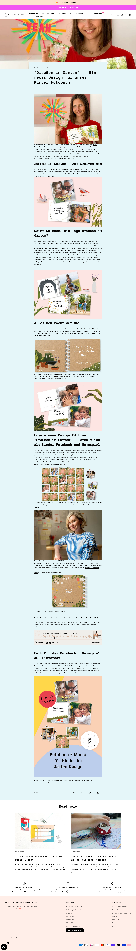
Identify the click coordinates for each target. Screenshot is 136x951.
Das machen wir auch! (58, 668)
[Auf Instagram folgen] (11, 938)
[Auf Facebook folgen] (6, 938)
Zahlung (69, 913)
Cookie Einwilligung (73, 926)
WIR (47, 67)
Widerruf (115, 916)
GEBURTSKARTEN (48, 13)
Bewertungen (71, 920)
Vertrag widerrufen (75, 930)
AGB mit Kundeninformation (121, 913)
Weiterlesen (19, 873)
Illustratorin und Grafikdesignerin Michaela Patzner (75, 505)
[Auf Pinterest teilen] (90, 792)
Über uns (115, 923)
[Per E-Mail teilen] (98, 792)
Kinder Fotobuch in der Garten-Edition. (79, 452)
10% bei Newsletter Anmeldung (77, 923)
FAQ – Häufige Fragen (74, 906)
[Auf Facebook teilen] (74, 792)
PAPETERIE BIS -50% (35, 16)
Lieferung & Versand (73, 910)
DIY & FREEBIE (20, 852)
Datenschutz (116, 910)
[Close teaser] (8, 943)
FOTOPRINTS (80, 13)
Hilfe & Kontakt (71, 916)
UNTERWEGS (75, 852)
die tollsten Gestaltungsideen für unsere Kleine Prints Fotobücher (70, 618)
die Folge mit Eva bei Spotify (71, 624)
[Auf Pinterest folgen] (16, 938)
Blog (113, 926)
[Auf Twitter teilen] (82, 792)
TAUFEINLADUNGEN (64, 13)
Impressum (115, 920)
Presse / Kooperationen (120, 906)
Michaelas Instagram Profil (55, 611)
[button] (4, 947)
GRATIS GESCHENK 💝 (96, 13)
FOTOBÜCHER (33, 13)
